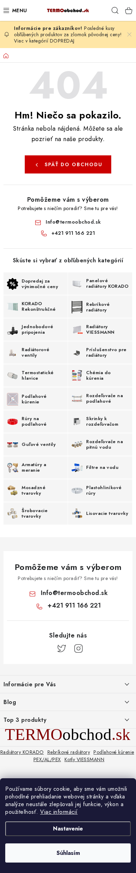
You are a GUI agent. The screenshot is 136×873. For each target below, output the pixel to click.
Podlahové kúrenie (113, 752)
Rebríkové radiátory (68, 752)
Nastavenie (68, 829)
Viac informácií (59, 812)
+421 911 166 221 (73, 233)
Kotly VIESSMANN (85, 759)
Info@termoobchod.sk (73, 221)
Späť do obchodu (74, 164)
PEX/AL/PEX (47, 759)
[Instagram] (78, 648)
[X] (62, 648)
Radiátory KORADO (22, 752)
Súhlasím (68, 853)
